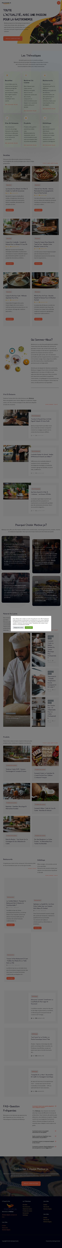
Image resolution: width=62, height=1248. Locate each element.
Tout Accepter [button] (29, 627)
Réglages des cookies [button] (18, 627)
